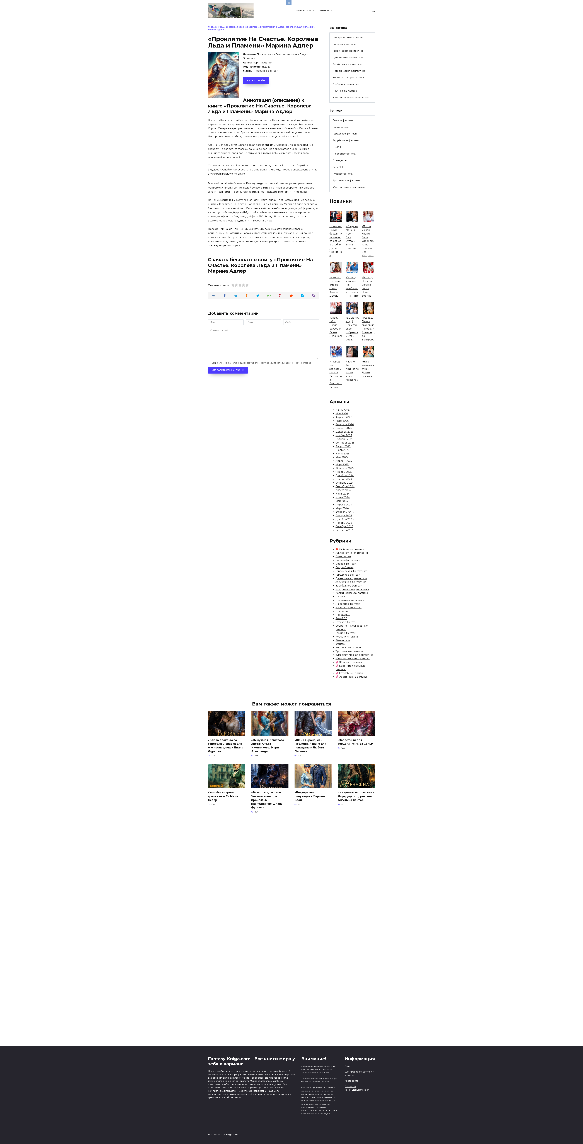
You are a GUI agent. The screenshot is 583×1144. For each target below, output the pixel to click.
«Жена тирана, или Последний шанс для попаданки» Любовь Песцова (310, 745)
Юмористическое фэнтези (349, 187)
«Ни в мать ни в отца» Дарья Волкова (368, 369)
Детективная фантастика (348, 57)
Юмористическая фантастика (351, 97)
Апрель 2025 (344, 460)
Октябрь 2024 (344, 482)
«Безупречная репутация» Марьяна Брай (310, 796)
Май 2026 (342, 413)
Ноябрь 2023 (344, 522)
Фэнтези (324, 10)
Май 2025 (342, 457)
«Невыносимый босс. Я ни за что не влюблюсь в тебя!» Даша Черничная (336, 241)
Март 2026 (342, 420)
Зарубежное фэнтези (346, 140)
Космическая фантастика (348, 77)
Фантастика (303, 10)
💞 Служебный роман (349, 673)
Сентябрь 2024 (345, 486)
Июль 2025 (342, 450)
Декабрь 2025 (344, 431)
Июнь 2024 (343, 497)
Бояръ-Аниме (341, 127)
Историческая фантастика (349, 70)
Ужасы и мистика (347, 636)
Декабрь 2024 (345, 475)
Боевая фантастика (344, 44)
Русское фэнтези (343, 173)
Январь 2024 (344, 515)
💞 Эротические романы (351, 676)
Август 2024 (343, 490)
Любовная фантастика (346, 84)
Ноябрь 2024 (344, 479)
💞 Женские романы (349, 662)
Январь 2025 (344, 471)
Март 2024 (342, 508)
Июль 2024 (342, 493)
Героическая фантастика (348, 50)
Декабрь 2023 (345, 519)
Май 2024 (342, 501)
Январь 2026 (344, 428)
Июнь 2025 (342, 453)
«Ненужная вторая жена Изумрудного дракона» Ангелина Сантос (356, 796)
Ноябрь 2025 (344, 435)
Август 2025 (343, 446)
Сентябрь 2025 (345, 442)
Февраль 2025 (345, 468)
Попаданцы (340, 160)
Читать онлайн (256, 80)
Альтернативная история (348, 37)
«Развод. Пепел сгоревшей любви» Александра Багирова (368, 328)
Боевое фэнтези (343, 120)
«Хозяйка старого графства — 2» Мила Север (223, 796)
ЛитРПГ (337, 147)
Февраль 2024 (345, 511)
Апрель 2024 (344, 504)
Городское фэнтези (345, 133)
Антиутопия (343, 556)
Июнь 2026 (342, 409)
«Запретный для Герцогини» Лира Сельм (355, 741)
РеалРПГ (338, 167)
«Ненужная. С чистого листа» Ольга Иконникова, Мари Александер (267, 745)
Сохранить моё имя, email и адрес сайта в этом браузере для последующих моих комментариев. (261, 363)
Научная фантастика (345, 90)
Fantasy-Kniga (216, 27)
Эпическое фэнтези (348, 647)
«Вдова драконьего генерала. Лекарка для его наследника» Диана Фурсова (225, 745)
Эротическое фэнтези (346, 180)
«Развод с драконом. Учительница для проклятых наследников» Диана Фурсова (267, 800)
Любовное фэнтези (247, 27)
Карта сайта (351, 1080)
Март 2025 (342, 464)
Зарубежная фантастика (347, 64)
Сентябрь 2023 (345, 530)
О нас (348, 1066)
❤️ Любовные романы (350, 549)
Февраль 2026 (345, 424)
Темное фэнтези (346, 633)
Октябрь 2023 (344, 526)
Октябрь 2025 (344, 439)
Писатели (342, 611)
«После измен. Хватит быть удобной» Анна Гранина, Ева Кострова (368, 241)
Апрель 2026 (344, 417)
